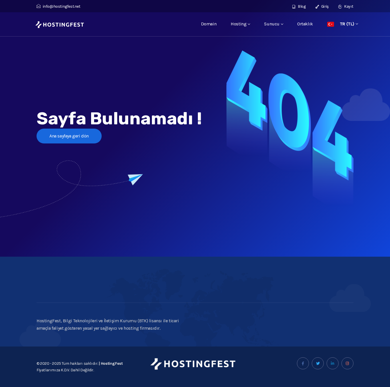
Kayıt (348, 6)
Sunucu (272, 24)
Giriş (324, 6)
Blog (301, 6)
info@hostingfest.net (62, 6)
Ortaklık (305, 24)
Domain (209, 24)
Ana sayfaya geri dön (69, 136)
